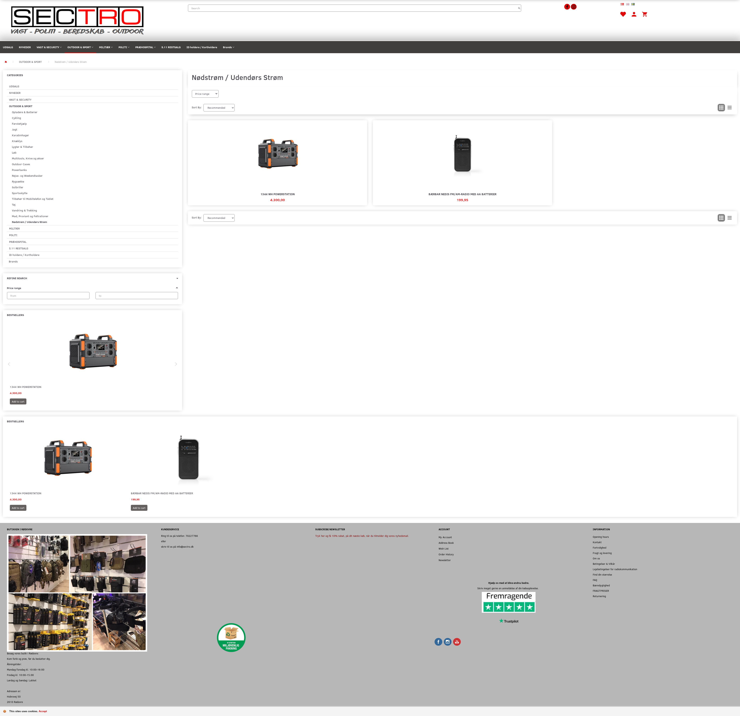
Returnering (599, 596)
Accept (43, 711)
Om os (596, 558)
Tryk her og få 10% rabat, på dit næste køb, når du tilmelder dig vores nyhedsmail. (362, 535)
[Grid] (721, 108)
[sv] (633, 4)
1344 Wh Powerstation (25, 387)
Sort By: (197, 107)
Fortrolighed (599, 547)
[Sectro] (77, 20)
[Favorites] (623, 14)
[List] (729, 108)
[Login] (634, 14)
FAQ (595, 580)
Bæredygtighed (601, 585)
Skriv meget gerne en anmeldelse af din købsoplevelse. (508, 588)
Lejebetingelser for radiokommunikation (615, 569)
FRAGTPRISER (601, 590)
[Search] (519, 8)
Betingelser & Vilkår (604, 563)
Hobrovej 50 (14, 696)
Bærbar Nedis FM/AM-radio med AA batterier (462, 194)
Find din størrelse (602, 574)
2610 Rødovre (15, 701)
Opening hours (601, 536)
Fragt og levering (602, 553)
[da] (622, 4)
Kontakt (597, 542)
